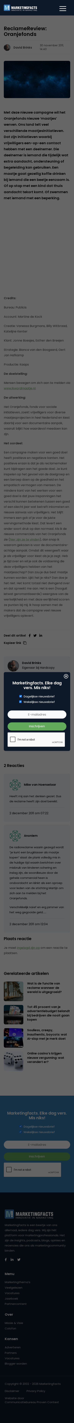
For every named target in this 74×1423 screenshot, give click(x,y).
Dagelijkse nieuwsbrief (39, 696)
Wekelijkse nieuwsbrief (39, 702)
